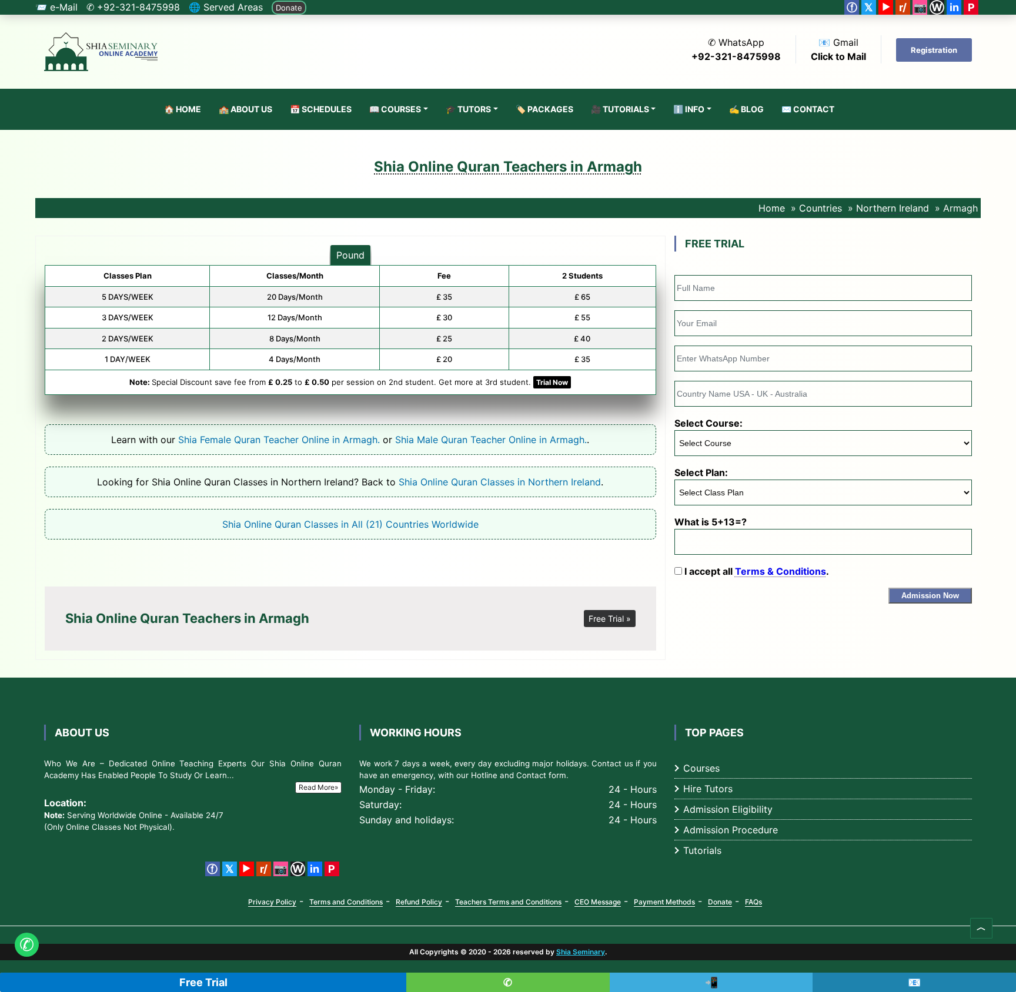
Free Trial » (610, 619)
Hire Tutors (708, 789)
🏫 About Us (245, 109)
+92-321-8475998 (736, 56)
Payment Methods (664, 901)
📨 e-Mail (56, 7)
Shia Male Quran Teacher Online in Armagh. (491, 439)
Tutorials (702, 850)
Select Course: (708, 423)
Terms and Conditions (346, 901)
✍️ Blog (746, 109)
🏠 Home (182, 109)
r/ (903, 7)
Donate (289, 7)
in (954, 7)
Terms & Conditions (780, 571)
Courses (701, 768)
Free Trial (203, 982)
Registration (934, 50)
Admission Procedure (730, 830)
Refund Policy (419, 901)
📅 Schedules (321, 109)
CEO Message (597, 901)
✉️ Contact (807, 109)
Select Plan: (701, 472)
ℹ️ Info (688, 109)
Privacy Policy (272, 901)
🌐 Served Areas (226, 7)
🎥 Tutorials (620, 109)
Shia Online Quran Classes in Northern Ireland (500, 482)
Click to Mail (838, 56)
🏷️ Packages (544, 109)
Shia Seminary (580, 951)
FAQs (753, 901)
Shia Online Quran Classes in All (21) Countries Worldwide (350, 524)
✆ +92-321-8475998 (133, 7)
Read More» (318, 787)
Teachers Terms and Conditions (508, 901)
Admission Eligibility (728, 809)
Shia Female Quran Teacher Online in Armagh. (279, 439)
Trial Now (552, 382)
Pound (350, 255)
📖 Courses (395, 109)
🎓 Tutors (468, 109)
